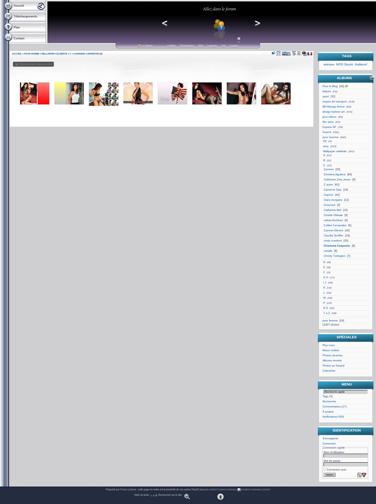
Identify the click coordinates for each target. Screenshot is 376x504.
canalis (328, 250)
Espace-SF (329, 127)
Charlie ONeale (333, 215)
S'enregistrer (330, 438)
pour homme (330, 137)
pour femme (330, 320)
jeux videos (329, 116)
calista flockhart (333, 220)
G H (325, 277)
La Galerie (147, 45)
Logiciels (212, 45)
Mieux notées (331, 350)
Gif (324, 141)
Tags (325, 396)
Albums (344, 78)
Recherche (329, 401)
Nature (327, 91)
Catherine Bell (332, 210)
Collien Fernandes (335, 225)
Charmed (329, 205)
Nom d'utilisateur (334, 452)
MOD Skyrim (344, 64)
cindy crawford (333, 240)
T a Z (326, 313)
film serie (328, 121)
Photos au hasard (333, 365)
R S (325, 308)
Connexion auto (336, 469)
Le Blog (171, 45)
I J (324, 282)
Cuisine (234, 45)
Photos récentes (333, 355)
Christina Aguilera (334, 174)
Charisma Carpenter (337, 245)
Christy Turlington (334, 255)
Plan (17, 27)
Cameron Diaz (333, 189)
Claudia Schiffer (333, 235)
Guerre (327, 132)
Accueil (19, 5)
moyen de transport (335, 101)
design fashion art (334, 111)
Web (200, 45)
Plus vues (328, 345)
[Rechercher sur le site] (187, 499)
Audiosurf (361, 64)
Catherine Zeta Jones (337, 179)
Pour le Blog (330, 86)
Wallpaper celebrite (335, 151)
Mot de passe (332, 460)
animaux (329, 64)
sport (326, 96)
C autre (328, 184)
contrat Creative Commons (223, 489)
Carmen (329, 169)
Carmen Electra (333, 230)
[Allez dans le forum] (211, 41)
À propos (328, 411)
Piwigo (123, 489)
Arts (223, 45)
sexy (326, 146)
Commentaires (332, 406)
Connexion (329, 443)
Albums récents (332, 360)
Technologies (187, 45)
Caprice (328, 194)
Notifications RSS (333, 416)
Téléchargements (25, 16)
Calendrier (329, 370)
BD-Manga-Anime (334, 106)
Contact (19, 38)
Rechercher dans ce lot (36, 64)
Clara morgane (333, 199)
